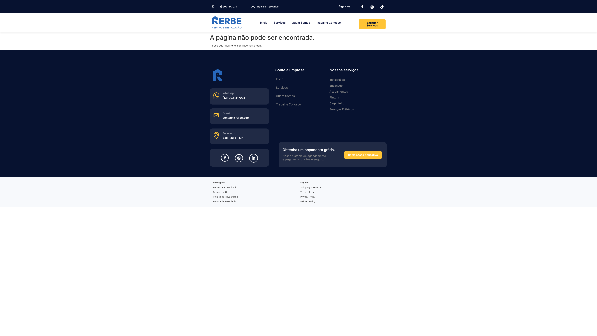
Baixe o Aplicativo (268, 6)
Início (263, 22)
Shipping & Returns (310, 187)
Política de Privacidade (225, 196)
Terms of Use (307, 192)
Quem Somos (301, 22)
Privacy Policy (307, 196)
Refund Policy (307, 201)
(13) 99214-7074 (227, 6)
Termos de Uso (221, 192)
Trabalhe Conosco (328, 22)
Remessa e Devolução (225, 187)
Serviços (280, 22)
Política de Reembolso (225, 201)
